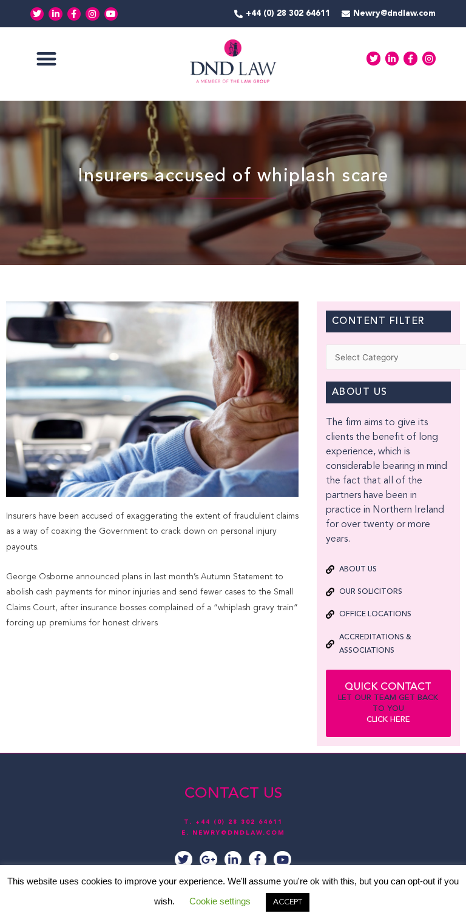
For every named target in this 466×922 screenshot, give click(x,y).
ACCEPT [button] (287, 902)
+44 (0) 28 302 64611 (239, 822)
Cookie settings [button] (220, 901)
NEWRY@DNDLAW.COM (238, 833)
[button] (46, 58)
